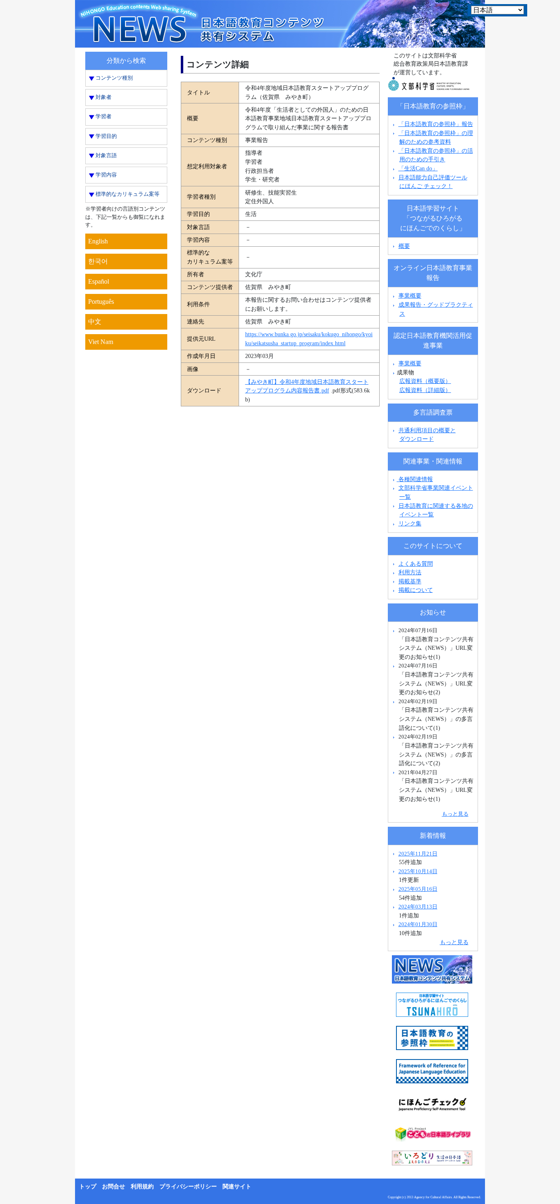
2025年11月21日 (417, 854)
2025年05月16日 (417, 889)
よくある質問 (415, 563)
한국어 (98, 261)
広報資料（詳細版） (425, 390)
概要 (404, 246)
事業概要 (409, 295)
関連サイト (237, 1186)
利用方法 (409, 572)
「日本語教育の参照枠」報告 (435, 124)
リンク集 (409, 523)
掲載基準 (409, 581)
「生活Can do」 (418, 168)
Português (101, 301)
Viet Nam (100, 341)
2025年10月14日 (417, 871)
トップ (87, 1186)
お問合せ (113, 1186)
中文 (94, 321)
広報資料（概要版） (425, 381)
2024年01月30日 (417, 924)
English (98, 241)
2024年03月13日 (417, 907)
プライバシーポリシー (188, 1186)
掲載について (415, 590)
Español (98, 281)
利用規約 (142, 1186)
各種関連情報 (415, 479)
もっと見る (455, 814)
